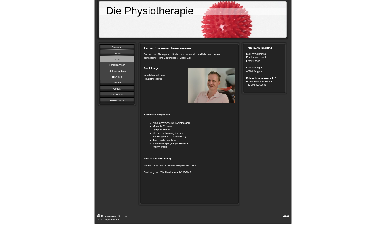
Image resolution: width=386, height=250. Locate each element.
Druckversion (108, 216)
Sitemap (122, 216)
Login (286, 215)
